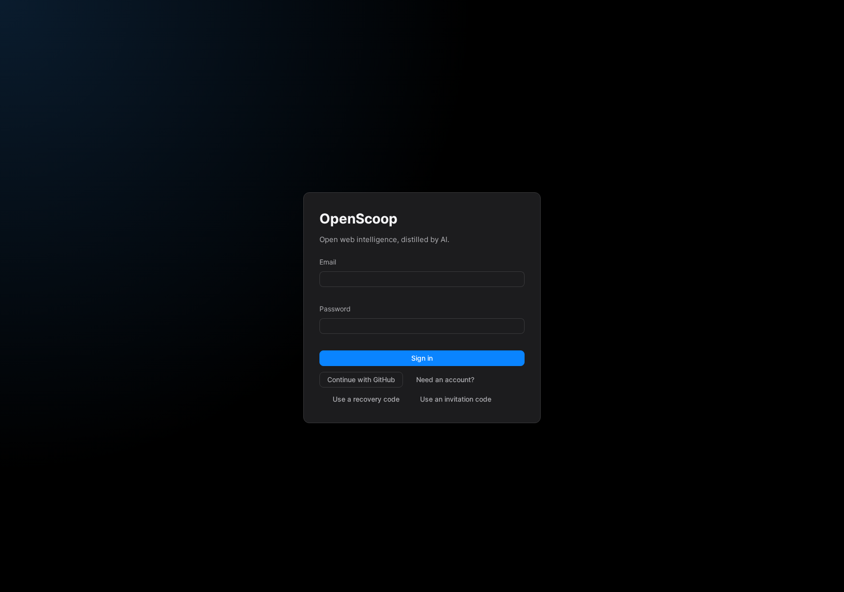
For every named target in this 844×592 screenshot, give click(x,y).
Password (335, 309)
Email (327, 262)
